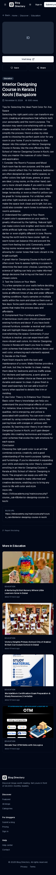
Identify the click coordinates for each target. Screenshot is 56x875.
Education (35, 15)
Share (43, 67)
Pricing (5, 827)
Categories (7, 808)
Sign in (38, 4)
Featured (6, 799)
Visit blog (26, 59)
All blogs (6, 804)
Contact (6, 849)
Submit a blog (8, 822)
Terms (32, 866)
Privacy (24, 866)
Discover (24, 15)
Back (7, 15)
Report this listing (12, 530)
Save (16, 67)
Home (14, 15)
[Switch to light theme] (30, 4)
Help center (7, 845)
